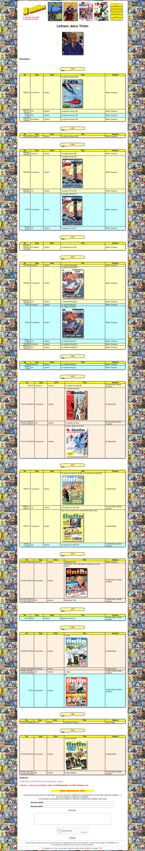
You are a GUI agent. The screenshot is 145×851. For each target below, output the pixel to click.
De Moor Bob (36, 781)
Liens (116, 16)
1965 (72, 356)
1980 (72, 627)
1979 (72, 609)
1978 (72, 554)
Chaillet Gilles (24, 781)
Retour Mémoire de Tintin (72, 791)
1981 (72, 714)
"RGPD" (100, 848)
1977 (72, 465)
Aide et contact (116, 19)
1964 (72, 257)
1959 (72, 144)
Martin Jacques (57, 781)
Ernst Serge (46, 781)
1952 (72, 69)
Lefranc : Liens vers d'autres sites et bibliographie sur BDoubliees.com (54, 785)
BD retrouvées (116, 13)
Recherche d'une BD (116, 10)
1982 (72, 730)
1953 (72, 128)
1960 (72, 237)
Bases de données (116, 8)
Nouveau (116, 5)
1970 (72, 376)
